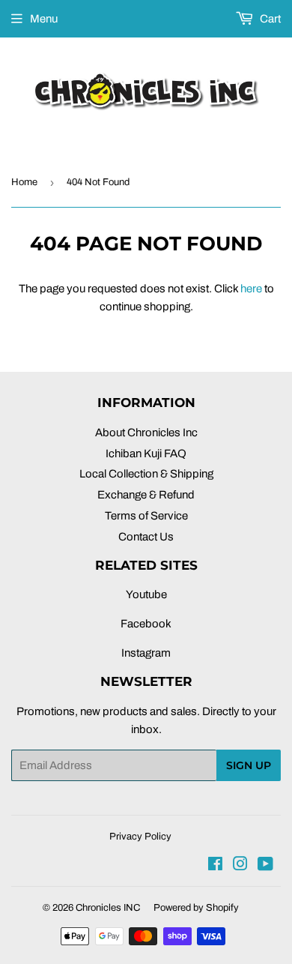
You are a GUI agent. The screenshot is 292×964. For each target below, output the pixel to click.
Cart (269, 19)
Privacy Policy (140, 836)
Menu (44, 19)
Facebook (146, 624)
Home (24, 182)
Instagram (146, 653)
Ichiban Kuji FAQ (146, 454)
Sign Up (248, 765)
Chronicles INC (108, 908)
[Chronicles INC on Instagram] (240, 866)
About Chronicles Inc (146, 433)
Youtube (146, 594)
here (251, 289)
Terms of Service (146, 516)
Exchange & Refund (146, 495)
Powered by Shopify (196, 908)
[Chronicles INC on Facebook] (215, 866)
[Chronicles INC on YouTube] (265, 866)
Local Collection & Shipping (146, 474)
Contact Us (146, 537)
